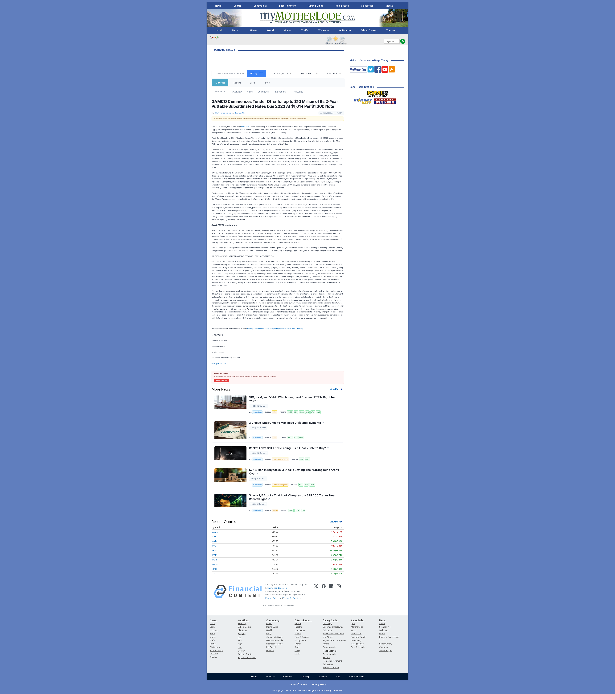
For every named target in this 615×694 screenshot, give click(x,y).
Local (219, 30)
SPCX (307, 459)
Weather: (243, 620)
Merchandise (357, 627)
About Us (270, 676)
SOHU (297, 510)
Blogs (268, 633)
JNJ (307, 412)
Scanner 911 (385, 627)
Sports (237, 5)
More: (382, 620)
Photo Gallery (385, 643)
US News (252, 30)
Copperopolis (329, 647)
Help (338, 676)
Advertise (322, 676)
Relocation (328, 664)
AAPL (214, 536)
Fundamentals (329, 654)
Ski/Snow (242, 630)
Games (298, 633)
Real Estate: (329, 650)
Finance (326, 657)
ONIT (291, 510)
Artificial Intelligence (280, 485)
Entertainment (287, 5)
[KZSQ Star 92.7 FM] (361, 100)
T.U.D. (382, 640)
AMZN (215, 531)
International (280, 91)
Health (269, 630)
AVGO (290, 412)
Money (287, 30)
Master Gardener (331, 667)
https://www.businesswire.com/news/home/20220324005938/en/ (275, 329)
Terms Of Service (291, 598)
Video (382, 633)
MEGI (301, 437)
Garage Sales (357, 643)
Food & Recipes (302, 637)
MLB (240, 640)
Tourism (391, 30)
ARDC (290, 437)
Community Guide (274, 637)
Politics (213, 643)
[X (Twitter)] (316, 591)
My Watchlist (307, 73)
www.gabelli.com (219, 364)
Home (254, 676)
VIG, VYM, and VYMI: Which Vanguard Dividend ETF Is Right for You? (292, 399)
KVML (297, 647)
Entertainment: (303, 620)
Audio (382, 623)
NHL (240, 647)
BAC (214, 545)
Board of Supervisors (389, 637)
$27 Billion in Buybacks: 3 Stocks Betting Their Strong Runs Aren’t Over (294, 471)
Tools (266, 82)
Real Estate (342, 5)
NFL (239, 637)
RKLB (301, 459)
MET (301, 485)
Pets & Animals (358, 647)
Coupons (383, 647)
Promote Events (358, 637)
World (270, 30)
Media (389, 5)
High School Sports (247, 657)
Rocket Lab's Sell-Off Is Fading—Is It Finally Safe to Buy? (289, 448)
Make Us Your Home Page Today (369, 60)
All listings (327, 623)
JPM (312, 412)
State (235, 30)
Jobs (353, 623)
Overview (237, 91)
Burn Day (242, 623)
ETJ (295, 437)
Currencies (263, 91)
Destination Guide (274, 640)
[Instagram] (338, 591)
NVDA (215, 564)
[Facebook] (323, 591)
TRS (303, 510)
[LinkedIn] (331, 591)
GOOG (215, 550)
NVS (318, 412)
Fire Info (270, 650)
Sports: (242, 633)
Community (260, 5)
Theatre (298, 627)
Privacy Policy (272, 598)
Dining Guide (315, 5)
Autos (353, 630)
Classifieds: (357, 620)
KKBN (297, 653)
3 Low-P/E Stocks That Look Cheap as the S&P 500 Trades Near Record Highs (292, 497)
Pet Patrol (271, 647)
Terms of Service (298, 684)
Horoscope (300, 630)
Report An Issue (356, 676)
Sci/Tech (214, 653)
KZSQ (297, 650)
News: (213, 620)
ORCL (214, 569)
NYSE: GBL (245, 127)
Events (269, 623)
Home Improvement (332, 661)
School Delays (368, 30)
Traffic (304, 30)
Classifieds (367, 5)
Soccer (241, 650)
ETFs (252, 82)
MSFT (214, 559)
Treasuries (297, 91)
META (214, 555)
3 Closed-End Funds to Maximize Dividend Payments (286, 422)
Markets (220, 82)
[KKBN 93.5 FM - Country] (384, 100)
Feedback (288, 676)
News (218, 5)
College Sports (245, 654)
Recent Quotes (280, 73)
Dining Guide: (330, 620)
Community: (273, 620)
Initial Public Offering (280, 459)
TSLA (214, 573)
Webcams (323, 30)
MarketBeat (257, 412)
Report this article (221, 380)
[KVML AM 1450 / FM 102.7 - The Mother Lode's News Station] (377, 93)
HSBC (301, 412)
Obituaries (345, 30)
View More (335, 389)
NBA (240, 644)
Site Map (305, 676)
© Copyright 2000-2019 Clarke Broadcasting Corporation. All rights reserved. (307, 690)
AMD (214, 541)
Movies (298, 623)
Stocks (237, 82)
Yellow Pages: (385, 650)
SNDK (312, 485)
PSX (306, 485)
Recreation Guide (274, 643)
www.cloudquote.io (277, 587)
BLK (295, 412)
